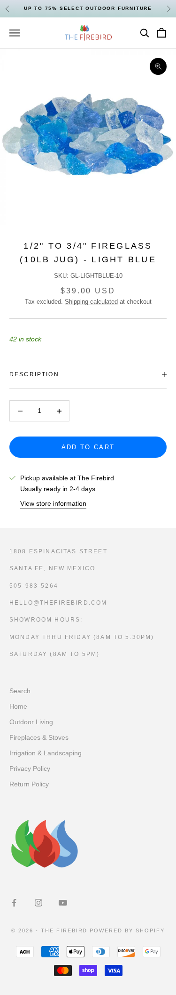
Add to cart (88, 447)
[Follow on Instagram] (38, 902)
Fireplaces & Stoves (39, 737)
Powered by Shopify (127, 930)
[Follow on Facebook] (14, 902)
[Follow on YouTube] (63, 902)
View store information (53, 503)
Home (18, 706)
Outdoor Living (31, 722)
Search (20, 691)
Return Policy (29, 784)
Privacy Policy (29, 768)
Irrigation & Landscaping (45, 753)
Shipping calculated (91, 301)
